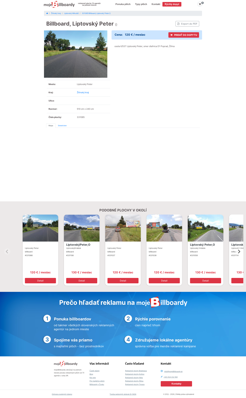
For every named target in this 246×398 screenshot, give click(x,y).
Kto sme (93, 378)
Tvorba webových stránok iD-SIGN (123, 394)
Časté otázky (95, 371)
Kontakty (176, 384)
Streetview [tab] (62, 125)
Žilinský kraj (83, 92)
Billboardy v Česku (97, 384)
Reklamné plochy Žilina (134, 381)
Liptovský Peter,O (202, 244)
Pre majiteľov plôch (97, 381)
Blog (91, 374)
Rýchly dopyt (172, 4)
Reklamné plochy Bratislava (136, 371)
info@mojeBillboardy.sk (173, 372)
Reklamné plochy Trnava (134, 384)
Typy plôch (141, 4)
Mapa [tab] (51, 125)
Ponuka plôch (123, 4)
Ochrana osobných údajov (62, 394)
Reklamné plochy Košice (134, 374)
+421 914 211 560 (171, 377)
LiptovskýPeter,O (78, 244)
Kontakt (156, 4)
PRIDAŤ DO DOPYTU (185, 35)
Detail (40, 280)
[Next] (239, 251)
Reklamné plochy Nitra (134, 378)
